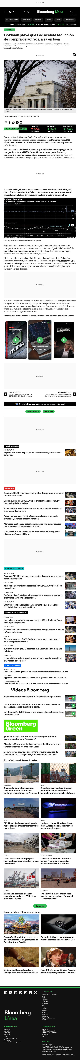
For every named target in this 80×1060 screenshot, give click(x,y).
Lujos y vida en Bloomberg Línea (21, 912)
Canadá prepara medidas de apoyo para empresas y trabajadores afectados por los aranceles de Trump (58, 790)
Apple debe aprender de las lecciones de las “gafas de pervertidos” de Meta (35, 678)
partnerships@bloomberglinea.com (52, 1046)
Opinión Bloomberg (12, 666)
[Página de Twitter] (10, 992)
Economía (9, 30)
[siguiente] (74, 394)
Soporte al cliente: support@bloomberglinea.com (57, 1049)
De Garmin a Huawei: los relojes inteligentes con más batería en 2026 (21, 971)
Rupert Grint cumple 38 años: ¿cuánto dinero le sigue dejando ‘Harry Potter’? (58, 971)
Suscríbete (45, 1029)
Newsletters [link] (26, 20)
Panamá (44, 1011)
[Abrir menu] (6, 12)
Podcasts (7, 1040)
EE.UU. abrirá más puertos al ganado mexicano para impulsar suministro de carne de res (21, 826)
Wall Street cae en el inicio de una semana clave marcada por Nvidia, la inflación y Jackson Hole (31, 606)
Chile (43, 1005)
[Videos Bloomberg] (40, 690)
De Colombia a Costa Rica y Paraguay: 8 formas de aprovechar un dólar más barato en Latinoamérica (33, 596)
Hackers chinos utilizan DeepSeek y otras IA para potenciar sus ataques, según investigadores (57, 826)
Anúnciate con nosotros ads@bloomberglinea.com (57, 1048)
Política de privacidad (48, 1031)
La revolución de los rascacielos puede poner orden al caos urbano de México (36, 684)
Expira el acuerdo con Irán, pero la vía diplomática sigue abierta (32, 696)
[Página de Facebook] (5, 992)
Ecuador (44, 1009)
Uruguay (44, 1012)
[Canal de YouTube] (15, 992)
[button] (74, 54)
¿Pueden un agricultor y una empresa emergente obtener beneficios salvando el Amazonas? (30, 737)
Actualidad (7, 1034)
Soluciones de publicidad (49, 1051)
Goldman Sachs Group (33, 411)
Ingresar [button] (73, 12)
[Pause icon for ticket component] (5, 24)
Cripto (6, 1036)
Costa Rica (45, 1014)
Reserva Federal (48, 411)
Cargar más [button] (40, 906)
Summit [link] (48, 20)
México (44, 998)
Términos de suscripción (49, 1033)
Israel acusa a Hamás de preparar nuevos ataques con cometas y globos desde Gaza (21, 861)
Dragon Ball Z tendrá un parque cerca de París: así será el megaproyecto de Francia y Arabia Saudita (21, 939)
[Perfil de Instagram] (20, 992)
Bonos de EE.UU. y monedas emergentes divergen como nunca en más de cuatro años (57, 395)
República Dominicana (48, 1018)
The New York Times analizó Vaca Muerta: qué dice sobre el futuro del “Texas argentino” (57, 896)
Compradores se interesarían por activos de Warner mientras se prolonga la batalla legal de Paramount (21, 790)
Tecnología (45, 1034)
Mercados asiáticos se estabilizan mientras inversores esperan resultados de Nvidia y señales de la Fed (32, 525)
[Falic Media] (73, 15)
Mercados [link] (38, 20)
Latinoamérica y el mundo (49, 994)
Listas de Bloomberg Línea (12, 1042)
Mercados (7, 1031)
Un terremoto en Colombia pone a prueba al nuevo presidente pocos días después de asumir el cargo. (32, 705)
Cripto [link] (58, 20)
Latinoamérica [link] (69, 20)
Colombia (45, 1001)
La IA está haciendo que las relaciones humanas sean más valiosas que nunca (36, 672)
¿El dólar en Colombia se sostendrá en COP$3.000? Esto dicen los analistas (20, 395)
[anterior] (5, 394)
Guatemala (45, 1020)
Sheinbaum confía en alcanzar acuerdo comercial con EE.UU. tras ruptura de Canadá (20, 896)
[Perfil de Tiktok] (30, 992)
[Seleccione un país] (28, 12)
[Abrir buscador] (10, 12)
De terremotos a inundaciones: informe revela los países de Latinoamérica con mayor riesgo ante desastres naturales (31, 753)
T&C (43, 1036)
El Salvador (45, 1016)
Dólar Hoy (7, 1033)
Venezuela (45, 1003)
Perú (43, 1007)
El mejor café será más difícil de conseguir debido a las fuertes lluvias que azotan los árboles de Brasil (32, 745)
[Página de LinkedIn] (25, 992)
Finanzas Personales (10, 1038)
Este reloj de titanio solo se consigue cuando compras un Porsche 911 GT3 (58, 938)
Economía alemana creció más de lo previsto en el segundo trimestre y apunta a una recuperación (31, 517)
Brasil (43, 996)
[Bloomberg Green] (40, 726)
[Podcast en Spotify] (35, 992)
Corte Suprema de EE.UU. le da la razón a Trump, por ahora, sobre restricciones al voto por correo (56, 861)
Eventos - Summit (47, 1044)
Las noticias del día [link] (12, 20)
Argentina (45, 1000)
